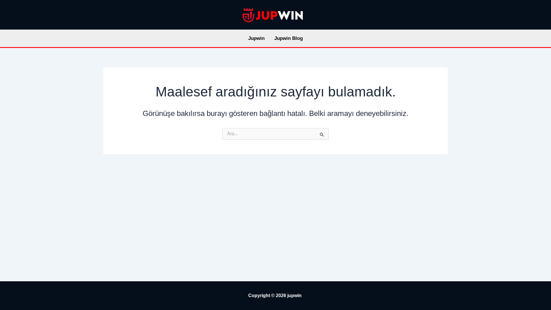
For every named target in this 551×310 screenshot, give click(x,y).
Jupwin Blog (288, 38)
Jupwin (256, 38)
